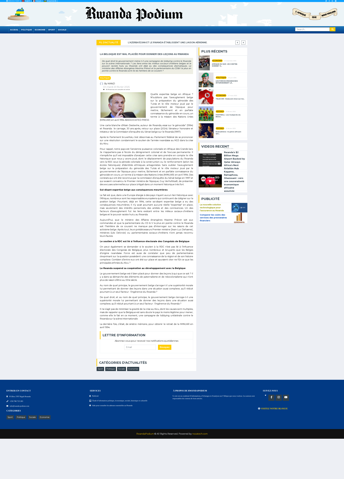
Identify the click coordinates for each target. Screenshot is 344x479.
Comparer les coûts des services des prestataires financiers (213, 218)
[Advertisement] (80, 460)
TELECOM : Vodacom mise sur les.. (230, 99)
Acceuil (14, 30)
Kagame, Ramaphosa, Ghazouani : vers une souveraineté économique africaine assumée (234, 181)
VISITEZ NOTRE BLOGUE (274, 408)
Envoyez (165, 347)
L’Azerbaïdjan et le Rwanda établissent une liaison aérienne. (161, 42)
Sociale (62, 30)
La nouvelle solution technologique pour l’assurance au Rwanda (212, 207)
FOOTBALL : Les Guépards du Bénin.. (228, 116)
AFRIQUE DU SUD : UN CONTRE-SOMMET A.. (225, 65)
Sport (51, 30)
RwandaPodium (145, 434)
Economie (40, 30)
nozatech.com (200, 434)
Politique (26, 30)
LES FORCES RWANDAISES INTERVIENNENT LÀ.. (227, 82)
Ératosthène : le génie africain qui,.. (228, 132)
